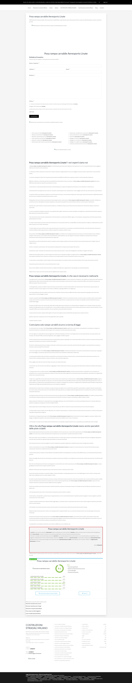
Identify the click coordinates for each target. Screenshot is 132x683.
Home (27, 676)
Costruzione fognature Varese (79, 676)
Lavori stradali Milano (32, 678)
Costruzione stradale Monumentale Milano (63, 653)
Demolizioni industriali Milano (76, 677)
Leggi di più (105, 2)
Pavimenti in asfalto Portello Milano (62, 635)
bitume (72, 532)
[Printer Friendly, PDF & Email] (33, 559)
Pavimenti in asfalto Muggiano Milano (62, 643)
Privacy (31, 101)
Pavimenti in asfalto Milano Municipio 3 (62, 660)
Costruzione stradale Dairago (61, 651)
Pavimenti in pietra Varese (45, 679)
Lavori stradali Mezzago (59, 639)
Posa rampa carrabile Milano (58, 679)
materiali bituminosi (95, 537)
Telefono (32, 69)
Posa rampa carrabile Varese (72, 679)
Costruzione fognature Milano (65, 676)
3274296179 (31, 652)
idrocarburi (49, 532)
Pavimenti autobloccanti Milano (55, 678)
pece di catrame (73, 537)
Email (68, 69)
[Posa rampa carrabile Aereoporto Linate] (41, 568)
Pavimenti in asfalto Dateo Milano (34, 608)
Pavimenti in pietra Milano (33, 679)
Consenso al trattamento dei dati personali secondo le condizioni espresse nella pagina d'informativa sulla (54, 104)
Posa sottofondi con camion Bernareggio (63, 656)
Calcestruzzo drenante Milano (36, 676)
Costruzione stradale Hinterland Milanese (63, 626)
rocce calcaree (35, 534)
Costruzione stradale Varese (62, 677)
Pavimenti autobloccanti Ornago (33, 606)
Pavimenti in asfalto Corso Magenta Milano (63, 628)
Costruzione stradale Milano (49, 677)
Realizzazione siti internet (41, 675)
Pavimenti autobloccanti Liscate (33, 603)
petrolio (56, 536)
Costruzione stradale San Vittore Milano (63, 641)
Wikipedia (99, 545)
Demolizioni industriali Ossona (61, 632)
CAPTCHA (31, 111)
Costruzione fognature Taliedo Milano (62, 647)
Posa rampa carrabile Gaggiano (33, 611)
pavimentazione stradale (65, 539)
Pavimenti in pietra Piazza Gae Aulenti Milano (64, 633)
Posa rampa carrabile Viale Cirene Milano (63, 630)
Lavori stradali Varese (42, 678)
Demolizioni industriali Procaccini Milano (63, 649)
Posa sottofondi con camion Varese (35, 680)
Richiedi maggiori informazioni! (35, 653)
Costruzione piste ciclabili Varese (34, 677)
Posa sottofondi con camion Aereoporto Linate (64, 658)
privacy (76, 104)
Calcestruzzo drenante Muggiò (61, 637)
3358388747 (32, 648)
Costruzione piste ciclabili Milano (94, 676)
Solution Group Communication (53, 675)
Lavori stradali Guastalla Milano (33, 613)
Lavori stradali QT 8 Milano (60, 624)
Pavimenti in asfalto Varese (96, 678)
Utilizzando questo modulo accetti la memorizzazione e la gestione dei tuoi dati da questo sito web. (51, 109)
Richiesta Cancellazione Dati (45, 674)
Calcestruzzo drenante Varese (50, 676)
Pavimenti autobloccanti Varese (70, 678)
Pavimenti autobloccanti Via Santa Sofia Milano (64, 645)
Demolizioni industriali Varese (90, 677)
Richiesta (32, 75)
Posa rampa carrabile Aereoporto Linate (86, 553)
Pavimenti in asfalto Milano (84, 678)
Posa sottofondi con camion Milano (87, 679)
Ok (99, 2)
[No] (130, 2)
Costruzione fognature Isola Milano (62, 654)
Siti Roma (62, 675)
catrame (61, 537)
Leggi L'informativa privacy (32, 674)
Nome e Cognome (34, 63)
